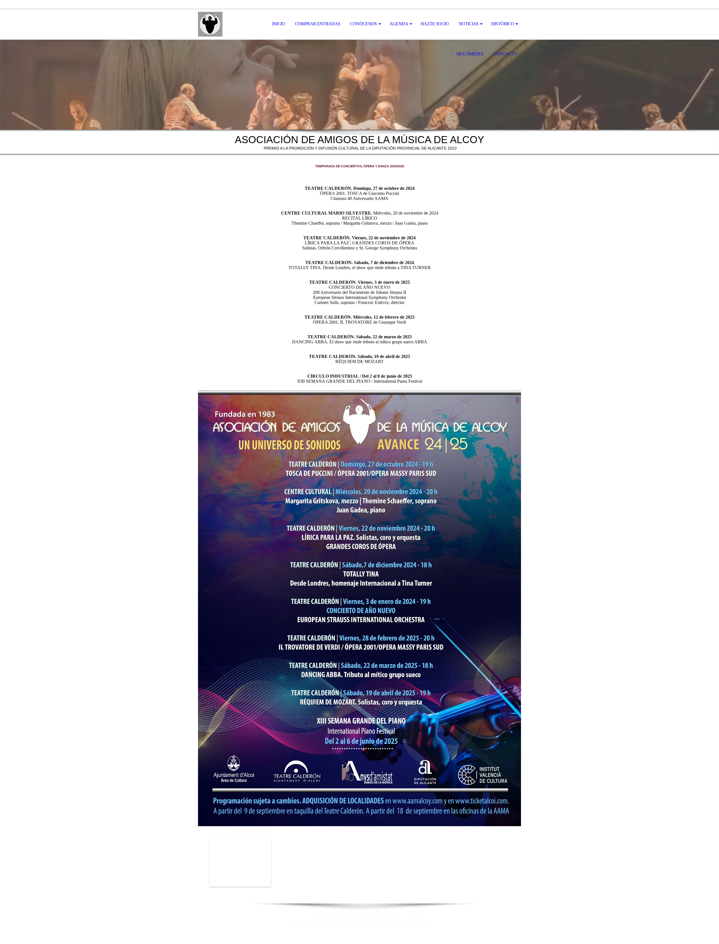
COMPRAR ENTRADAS (317, 23)
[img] (226, 24)
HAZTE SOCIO (435, 23)
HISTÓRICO (502, 23)
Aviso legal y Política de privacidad (360, 914)
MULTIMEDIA (470, 53)
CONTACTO (505, 53)
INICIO (278, 23)
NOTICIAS (469, 23)
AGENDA (399, 23)
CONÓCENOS (363, 23)
